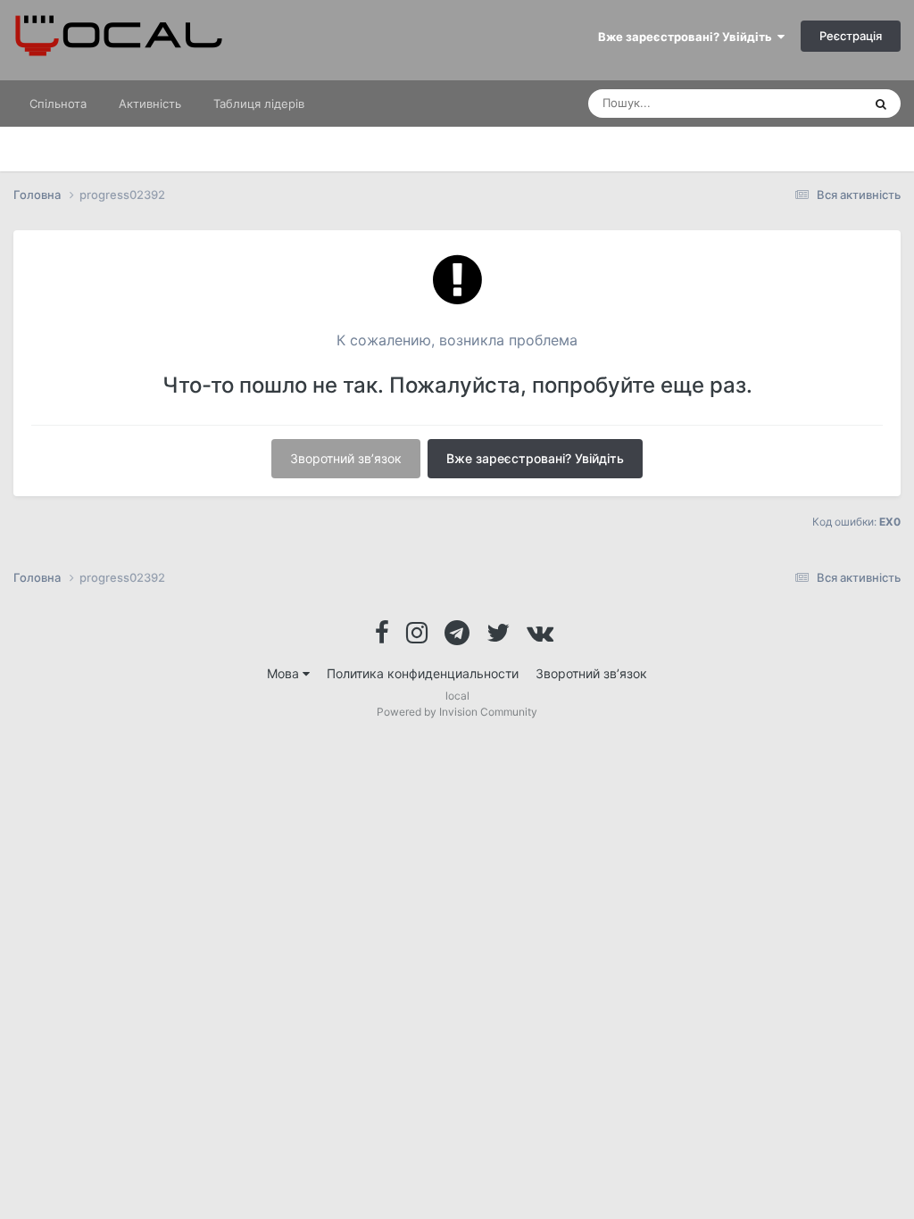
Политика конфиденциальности (423, 673)
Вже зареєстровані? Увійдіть (687, 36)
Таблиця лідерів (258, 103)
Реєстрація (850, 36)
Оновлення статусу (786, 103)
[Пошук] (881, 103)
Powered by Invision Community (457, 711)
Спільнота (58, 103)
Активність (150, 103)
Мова (285, 673)
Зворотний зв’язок (346, 458)
